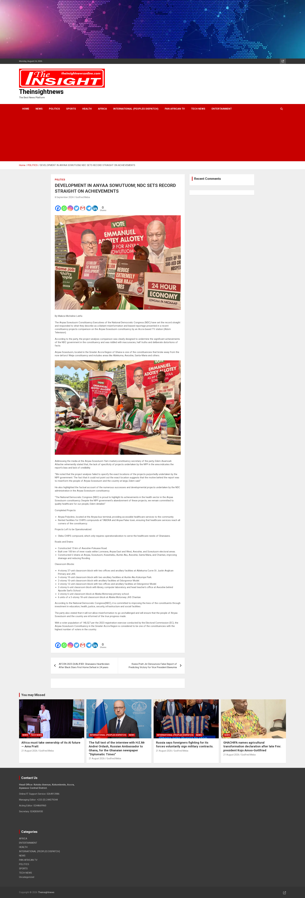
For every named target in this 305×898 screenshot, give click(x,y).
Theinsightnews (41, 91)
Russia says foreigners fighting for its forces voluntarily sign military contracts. (184, 744)
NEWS (39, 108)
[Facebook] (58, 206)
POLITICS (54, 108)
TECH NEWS (198, 108)
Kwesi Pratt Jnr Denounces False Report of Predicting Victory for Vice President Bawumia (153, 666)
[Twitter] (76, 206)
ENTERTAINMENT (222, 108)
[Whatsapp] (64, 206)
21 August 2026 (29, 750)
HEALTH (87, 108)
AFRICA (102, 108)
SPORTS (71, 108)
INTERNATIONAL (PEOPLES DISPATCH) (135, 108)
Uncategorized (26, 877)
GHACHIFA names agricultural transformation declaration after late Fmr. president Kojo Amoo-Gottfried (252, 746)
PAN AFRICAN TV (175, 108)
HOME (25, 108)
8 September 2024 (64, 197)
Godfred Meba (82, 197)
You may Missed (33, 695)
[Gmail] (82, 206)
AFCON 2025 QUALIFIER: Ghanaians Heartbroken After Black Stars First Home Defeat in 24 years (84, 666)
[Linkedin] (95, 206)
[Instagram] (70, 206)
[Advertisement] (148, 137)
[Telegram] (89, 206)
